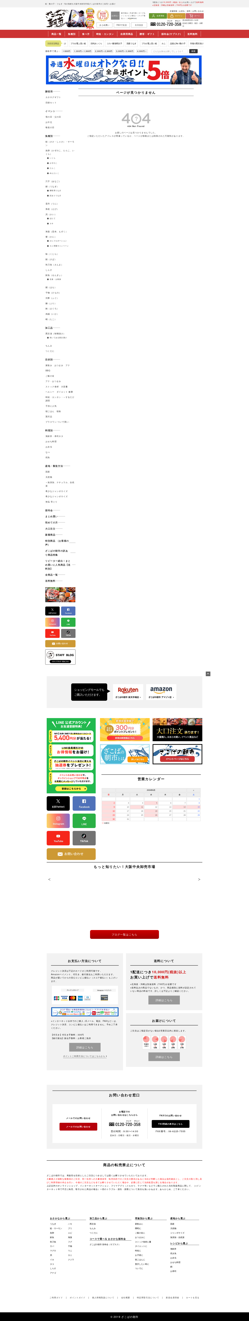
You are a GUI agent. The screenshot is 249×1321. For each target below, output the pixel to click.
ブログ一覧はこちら (124, 934)
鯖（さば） (51, 259)
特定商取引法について (148, 1297)
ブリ (70, 1228)
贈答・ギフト (147, 34)
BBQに (138, 1228)
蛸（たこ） (51, 319)
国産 (48, 471)
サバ (52, 1246)
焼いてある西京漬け (58, 337)
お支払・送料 (184, 11)
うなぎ (53, 1223)
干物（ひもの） (53, 292)
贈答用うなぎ (55, 190)
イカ (52, 1259)
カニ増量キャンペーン (59, 245)
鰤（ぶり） (51, 303)
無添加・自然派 (177, 1237)
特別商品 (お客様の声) (57, 542)
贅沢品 (49, 416)
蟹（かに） (51, 236)
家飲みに (139, 1223)
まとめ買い (104, 25)
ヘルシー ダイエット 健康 (59, 391)
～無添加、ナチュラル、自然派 (60, 484)
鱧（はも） (51, 287)
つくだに (50, 351)
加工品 (49, 327)
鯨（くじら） (52, 253)
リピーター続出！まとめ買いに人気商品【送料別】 (58, 564)
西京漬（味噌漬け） (56, 333)
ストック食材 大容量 (57, 386)
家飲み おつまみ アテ (59, 365)
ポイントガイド (77, 1297)
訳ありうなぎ (55, 195)
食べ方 (86, 34)
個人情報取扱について (103, 1297)
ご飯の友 (50, 375)
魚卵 (52, 1232)
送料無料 (192, 34)
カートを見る (192, 1297)
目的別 (49, 359)
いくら (52, 158)
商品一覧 (56, 34)
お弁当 (49, 446)
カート (197, 15)
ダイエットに (141, 1246)
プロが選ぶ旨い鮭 (67, 43)
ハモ (70, 1223)
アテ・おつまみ (53, 381)
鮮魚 (52, 1237)
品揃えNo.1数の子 (167, 43)
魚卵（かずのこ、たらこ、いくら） (60, 152)
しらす (49, 269)
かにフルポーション (58, 240)
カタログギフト (53, 97)
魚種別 (72, 34)
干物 (70, 1246)
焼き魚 (173, 1253)
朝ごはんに (140, 1259)
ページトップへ (208, 674)
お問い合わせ (198, 11)
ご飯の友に (140, 1232)
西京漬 (93, 1223)
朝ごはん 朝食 (53, 411)
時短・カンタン (105, 34)
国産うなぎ (120, 43)
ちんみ (49, 345)
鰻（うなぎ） (52, 186)
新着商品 (50, 534)
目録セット (51, 102)
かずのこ (53, 163)
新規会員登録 (172, 1297)
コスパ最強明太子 (103, 43)
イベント (50, 111)
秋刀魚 (53, 1241)
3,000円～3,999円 (124, 51)
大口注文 (139, 25)
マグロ (53, 1250)
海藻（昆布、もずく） (57, 231)
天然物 (49, 476)
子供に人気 (51, 405)
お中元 (49, 122)
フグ (70, 1241)
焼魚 (48, 457)
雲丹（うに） (52, 203)
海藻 (70, 1237)
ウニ (70, 1250)
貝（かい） (51, 214)
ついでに (139, 1268)
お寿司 (173, 1271)
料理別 (49, 430)
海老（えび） (52, 208)
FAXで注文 (122, 25)
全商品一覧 (51, 574)
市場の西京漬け (186, 43)
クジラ (71, 1259)
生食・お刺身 (55, 279)
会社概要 (125, 1297)
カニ (152, 43)
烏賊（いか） (52, 313)
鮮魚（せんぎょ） (54, 275)
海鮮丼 (173, 1248)
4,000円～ (142, 51)
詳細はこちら (85, 1047)
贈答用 (49, 91)
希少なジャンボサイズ (57, 491)
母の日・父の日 (53, 116)
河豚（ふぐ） (52, 297)
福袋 (199, 43)
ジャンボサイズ (177, 1232)
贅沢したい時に (142, 1263)
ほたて (53, 218)
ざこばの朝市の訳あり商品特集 (56, 552)
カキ (51, 223)
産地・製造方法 (54, 466)
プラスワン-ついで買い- (58, 421)
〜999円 (66, 51)
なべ (48, 452)
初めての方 (51, 522)
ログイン (179, 15)
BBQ (48, 370)
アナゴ (53, 1272)
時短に (138, 1250)
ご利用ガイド (56, 1297)
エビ (70, 1232)
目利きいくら (85, 43)
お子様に (139, 1255)
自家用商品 (126, 34)
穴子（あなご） (53, 181)
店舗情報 (173, 11)
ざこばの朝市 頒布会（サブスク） (105, 1244)
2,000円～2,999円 (103, 51)
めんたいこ (54, 173)
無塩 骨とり (51, 501)
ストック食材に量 (143, 1241)
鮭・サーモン (56, 1228)
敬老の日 (50, 127)
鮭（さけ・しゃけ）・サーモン (60, 143)
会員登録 (160, 15)
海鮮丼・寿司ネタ (54, 436)
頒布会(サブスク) (171, 34)
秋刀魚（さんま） (54, 264)
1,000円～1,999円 (82, 51)
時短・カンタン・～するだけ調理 (60, 399)
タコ (52, 1263)
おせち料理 (51, 441)
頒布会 (49, 510)
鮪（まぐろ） (52, 308)
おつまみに (140, 1237)
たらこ (52, 168)
